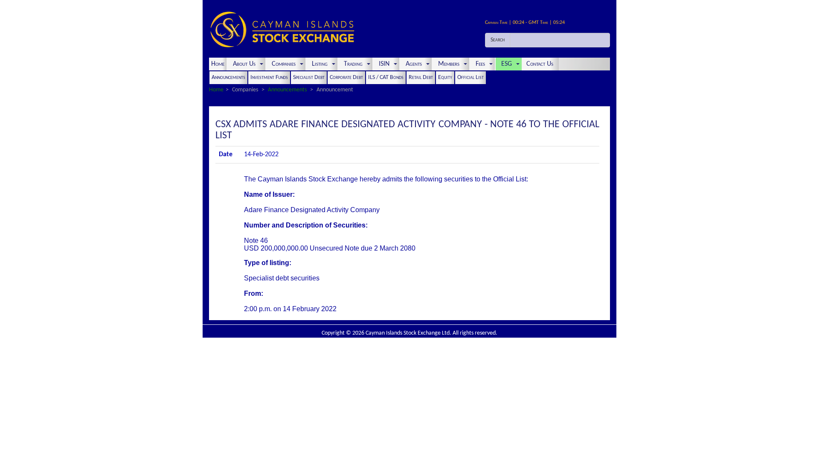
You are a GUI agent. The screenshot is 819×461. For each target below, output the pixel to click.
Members (449, 64)
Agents (413, 64)
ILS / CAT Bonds (386, 77)
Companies (283, 64)
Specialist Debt (309, 77)
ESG (506, 64)
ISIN (384, 64)
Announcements (228, 77)
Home (217, 64)
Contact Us (541, 64)
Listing (319, 64)
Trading (353, 64)
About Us (244, 64)
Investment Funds (269, 77)
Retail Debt (421, 77)
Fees (480, 64)
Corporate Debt (346, 77)
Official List (470, 77)
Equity (445, 77)
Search (498, 40)
